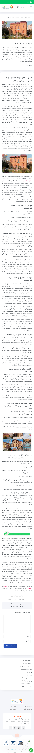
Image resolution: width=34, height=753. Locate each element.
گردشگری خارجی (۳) (27, 687)
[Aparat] (19, 728)
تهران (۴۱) (29, 675)
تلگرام (30, 589)
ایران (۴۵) (29, 672)
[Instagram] (23, 728)
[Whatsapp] (15, 728)
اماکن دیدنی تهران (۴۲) (26, 666)
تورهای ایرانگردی (27, 709)
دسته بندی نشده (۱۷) (26, 678)
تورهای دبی (13, 707)
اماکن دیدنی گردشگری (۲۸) (25, 669)
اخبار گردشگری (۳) (27, 661)
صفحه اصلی (27, 17)
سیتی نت (9, 752)
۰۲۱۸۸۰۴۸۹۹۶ (17, 716)
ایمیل (27, 641)
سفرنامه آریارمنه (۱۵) (26, 684)
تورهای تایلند (13, 709)
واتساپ (5, 586)
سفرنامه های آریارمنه (26, 181)
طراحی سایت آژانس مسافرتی (20, 752)
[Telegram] (10, 728)
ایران (18, 17)
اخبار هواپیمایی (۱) (27, 664)
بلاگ (22, 17)
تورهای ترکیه (28, 707)
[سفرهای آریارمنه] (7, 7)
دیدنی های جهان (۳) (26, 681)
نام (28, 637)
